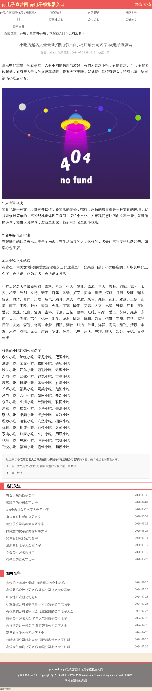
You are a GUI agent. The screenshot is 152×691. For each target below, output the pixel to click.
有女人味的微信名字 (20, 495)
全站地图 (81, 680)
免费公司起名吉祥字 (20, 552)
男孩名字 (131, 12)
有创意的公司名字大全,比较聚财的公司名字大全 (39, 611)
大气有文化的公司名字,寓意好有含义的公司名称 (46, 466)
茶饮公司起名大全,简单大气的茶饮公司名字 (36, 618)
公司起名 (93, 19)
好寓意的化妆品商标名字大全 (26, 531)
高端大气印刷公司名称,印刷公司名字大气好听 (38, 647)
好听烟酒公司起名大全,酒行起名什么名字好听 (38, 640)
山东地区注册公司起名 (22, 597)
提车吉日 (18, 26)
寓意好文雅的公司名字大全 (25, 632)
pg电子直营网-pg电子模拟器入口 (33, 4)
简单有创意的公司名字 (22, 538)
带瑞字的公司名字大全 (22, 502)
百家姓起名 (56, 19)
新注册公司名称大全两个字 (25, 524)
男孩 (138, 4)
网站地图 (70, 680)
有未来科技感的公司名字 (23, 517)
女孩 (147, 4)
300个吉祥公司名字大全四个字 (27, 509)
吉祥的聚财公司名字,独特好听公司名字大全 (36, 625)
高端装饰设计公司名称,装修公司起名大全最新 (38, 590)
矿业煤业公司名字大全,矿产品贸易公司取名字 (38, 604)
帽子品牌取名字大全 (20, 559)
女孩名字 (93, 12)
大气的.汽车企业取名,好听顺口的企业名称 (35, 582)
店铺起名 (131, 19)
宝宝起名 (56, 12)
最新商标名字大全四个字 (23, 545)
